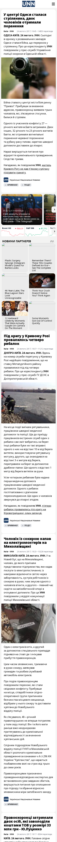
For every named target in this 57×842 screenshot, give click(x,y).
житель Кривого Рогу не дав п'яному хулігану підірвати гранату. (27, 168)
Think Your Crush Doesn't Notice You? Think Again (41, 293)
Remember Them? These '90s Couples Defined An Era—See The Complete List (42, 265)
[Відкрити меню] (53, 4)
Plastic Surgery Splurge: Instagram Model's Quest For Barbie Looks (15, 264)
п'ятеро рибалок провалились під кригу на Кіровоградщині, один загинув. (27, 509)
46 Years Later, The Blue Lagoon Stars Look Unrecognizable (14, 294)
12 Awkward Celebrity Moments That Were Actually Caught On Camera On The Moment (15, 323)
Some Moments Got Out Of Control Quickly (42, 321)
